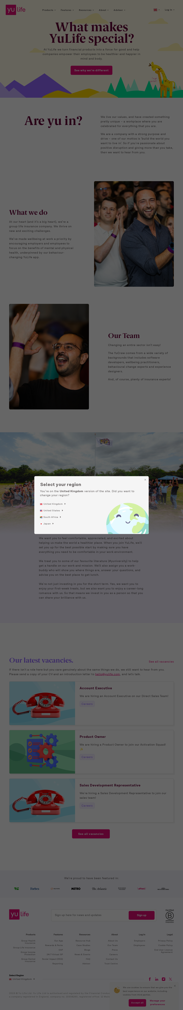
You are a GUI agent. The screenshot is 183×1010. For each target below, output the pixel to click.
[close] (145, 479)
